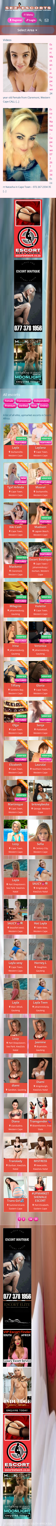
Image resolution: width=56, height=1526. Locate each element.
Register (17, 20)
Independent (41, 401)
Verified (23, 405)
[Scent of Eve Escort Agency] (17, 1412)
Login (32, 20)
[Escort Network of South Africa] (28, 256)
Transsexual (23, 401)
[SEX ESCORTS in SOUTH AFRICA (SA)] (28, 6)
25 (36, 1219)
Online (44, 405)
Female (9, 401)
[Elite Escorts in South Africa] (17, 1328)
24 (30, 1219)
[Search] (40, 20)
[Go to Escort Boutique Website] (28, 331)
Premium (10, 405)
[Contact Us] (46, 20)
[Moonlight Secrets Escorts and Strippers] (28, 384)
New (34, 405)
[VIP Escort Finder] (17, 1365)
